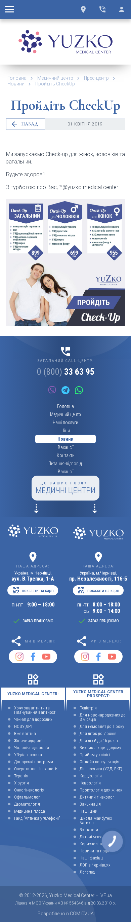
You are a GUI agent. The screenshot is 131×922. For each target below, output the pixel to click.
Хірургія (21, 782)
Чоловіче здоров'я (31, 747)
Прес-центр (96, 78)
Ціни (65, 430)
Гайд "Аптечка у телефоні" (37, 818)
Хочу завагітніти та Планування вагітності (35, 710)
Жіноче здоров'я (29, 740)
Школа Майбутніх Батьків (96, 820)
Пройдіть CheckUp (55, 83)
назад (24, 124)
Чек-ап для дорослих (33, 719)
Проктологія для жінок (101, 789)
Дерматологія (27, 804)
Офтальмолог (27, 797)
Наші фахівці (91, 857)
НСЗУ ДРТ (23, 726)
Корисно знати (93, 843)
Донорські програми (33, 761)
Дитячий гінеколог (97, 797)
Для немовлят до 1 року (102, 726)
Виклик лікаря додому (100, 747)
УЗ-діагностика (28, 754)
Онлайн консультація (99, 761)
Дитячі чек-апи (93, 836)
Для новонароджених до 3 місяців (103, 717)
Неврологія (90, 782)
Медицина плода (29, 811)
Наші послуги (65, 422)
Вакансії (66, 447)
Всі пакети (89, 829)
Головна (17, 78)
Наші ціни (88, 811)
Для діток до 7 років (98, 733)
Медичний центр (55, 78)
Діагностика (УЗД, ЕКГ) (101, 768)
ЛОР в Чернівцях (95, 865)
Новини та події (94, 850)
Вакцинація (90, 804)
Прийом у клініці (95, 754)
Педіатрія (88, 707)
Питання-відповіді (65, 463)
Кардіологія (91, 775)
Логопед (87, 872)
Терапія (21, 775)
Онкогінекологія (29, 789)
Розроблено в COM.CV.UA (66, 913)
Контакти (66, 455)
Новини (16, 83)
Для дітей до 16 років (99, 740)
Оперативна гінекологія (36, 768)
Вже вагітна (25, 733)
